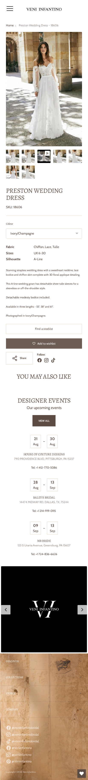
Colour (9, 224)
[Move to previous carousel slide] (6, 394)
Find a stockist (44, 328)
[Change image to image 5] (75, 156)
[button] (44, 609)
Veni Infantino (29, 772)
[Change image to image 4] (59, 156)
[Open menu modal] (10, 9)
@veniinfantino (21, 755)
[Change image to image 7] (28, 172)
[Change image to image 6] (12, 172)
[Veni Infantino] (44, 9)
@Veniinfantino (21, 761)
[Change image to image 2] (28, 156)
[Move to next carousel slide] (82, 394)
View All (44, 420)
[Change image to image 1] (12, 156)
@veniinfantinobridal (25, 728)
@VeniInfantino (21, 748)
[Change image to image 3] (44, 156)
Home (10, 25)
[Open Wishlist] (81, 773)
